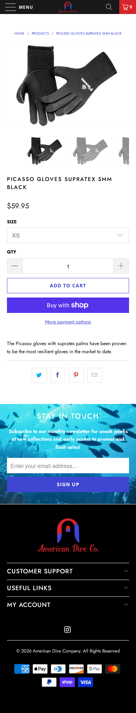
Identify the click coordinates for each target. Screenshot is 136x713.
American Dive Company (56, 651)
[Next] (122, 85)
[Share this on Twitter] (39, 375)
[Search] (111, 7)
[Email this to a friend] (94, 375)
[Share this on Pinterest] (76, 375)
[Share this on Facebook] (57, 375)
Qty (11, 252)
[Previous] (14, 85)
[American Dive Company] (68, 7)
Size (12, 221)
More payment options (68, 321)
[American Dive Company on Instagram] (67, 630)
